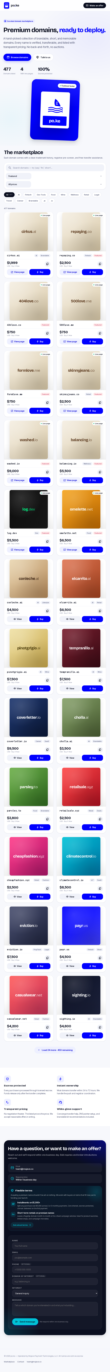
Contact (20, 1362)
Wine (63, 195)
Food (53, 195)
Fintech (28, 195)
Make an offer (94, 5)
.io (52, 201)
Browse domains (17, 57)
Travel (9, 201)
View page (17, 272)
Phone (21, 1264)
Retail (86, 195)
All (9, 195)
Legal (96, 195)
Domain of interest (28, 1276)
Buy (39, 272)
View (17, 619)
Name (15, 1240)
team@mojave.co (34, 1362)
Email (15, 1252)
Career (20, 201)
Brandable (33, 201)
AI (19, 195)
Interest (17, 1288)
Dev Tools (41, 195)
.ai (44, 201)
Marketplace (9, 1362)
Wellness (75, 195)
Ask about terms (22, 1225)
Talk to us (43, 57)
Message (17, 1300)
